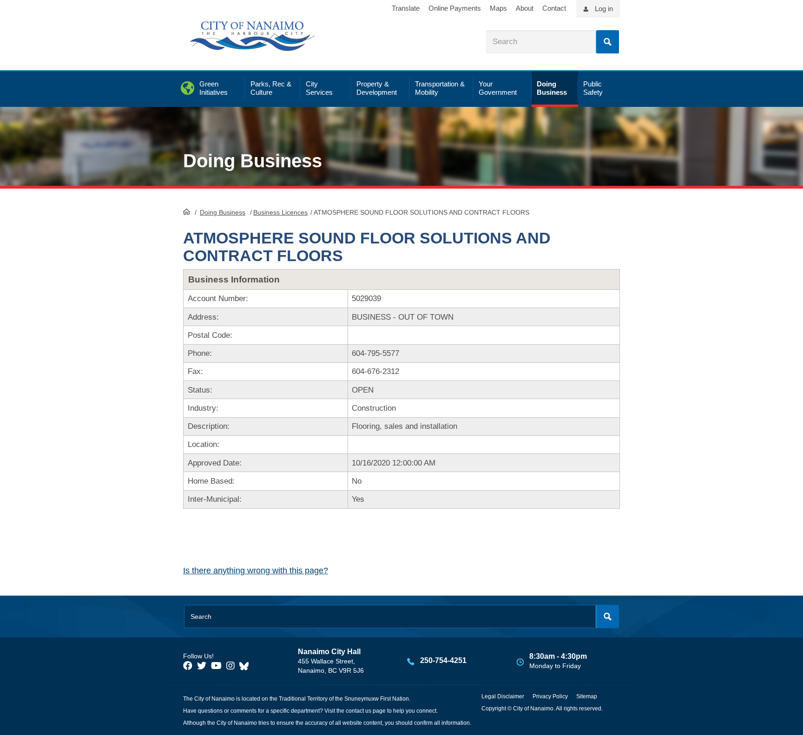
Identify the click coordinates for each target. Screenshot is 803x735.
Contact (554, 8)
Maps (498, 8)
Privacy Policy (550, 696)
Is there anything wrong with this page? (255, 570)
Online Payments (454, 8)
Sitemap (586, 696)
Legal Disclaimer (502, 696)
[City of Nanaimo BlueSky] (246, 665)
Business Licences (280, 212)
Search (607, 41)
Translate (406, 8)
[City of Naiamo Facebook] (187, 665)
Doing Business (222, 212)
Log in (604, 9)
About (524, 8)
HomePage (186, 211)
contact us (358, 711)
